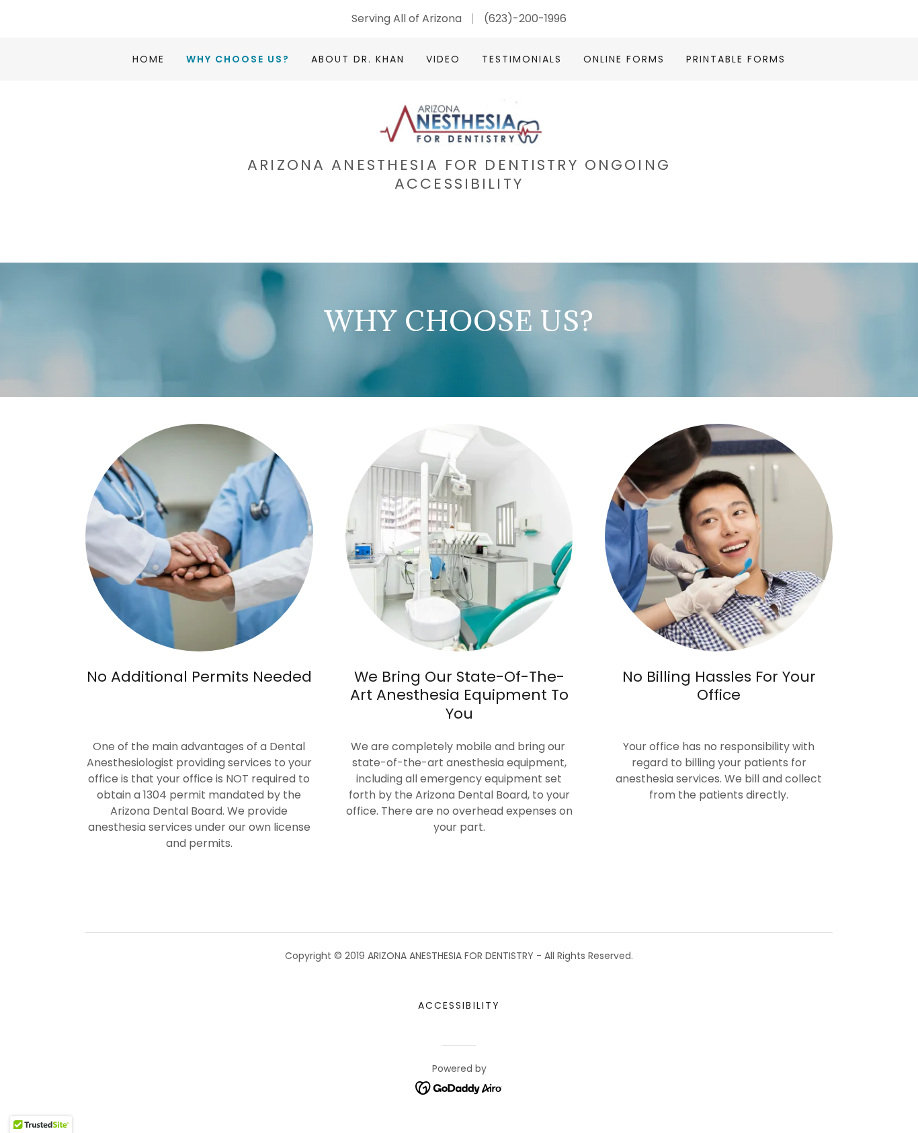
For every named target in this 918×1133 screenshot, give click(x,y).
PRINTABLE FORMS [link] (736, 59)
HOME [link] (148, 59)
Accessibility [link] (458, 1005)
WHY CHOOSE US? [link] (238, 59)
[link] (459, 122)
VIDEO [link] (443, 59)
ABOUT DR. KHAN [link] (358, 59)
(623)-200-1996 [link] (525, 18)
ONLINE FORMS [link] (624, 59)
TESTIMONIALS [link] (522, 59)
